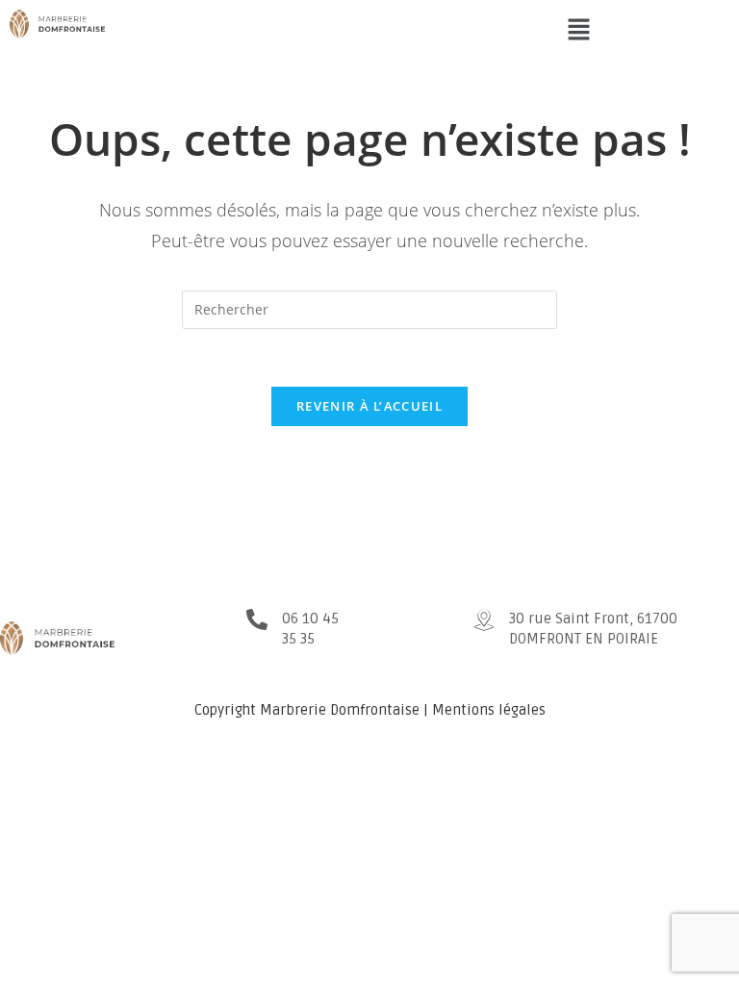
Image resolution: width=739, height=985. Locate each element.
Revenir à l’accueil (369, 406)
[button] (578, 30)
